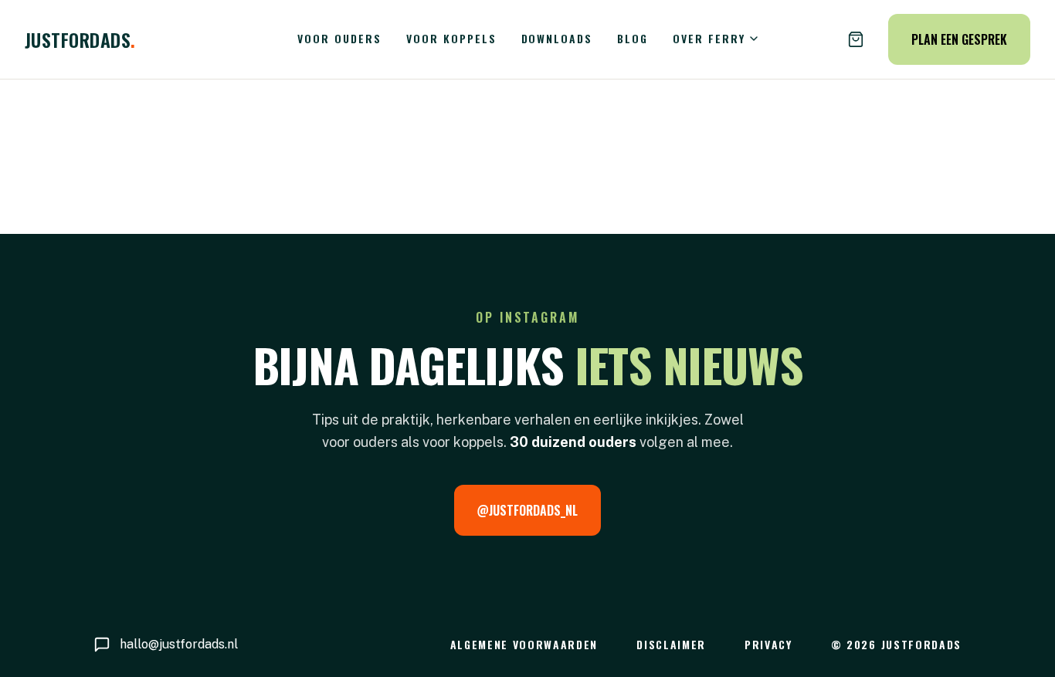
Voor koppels (451, 38)
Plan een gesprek (959, 39)
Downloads (557, 38)
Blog (632, 38)
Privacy (768, 644)
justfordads (80, 39)
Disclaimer (671, 644)
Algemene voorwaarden (524, 644)
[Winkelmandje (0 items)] (856, 39)
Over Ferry (709, 38)
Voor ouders (339, 38)
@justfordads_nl (527, 510)
